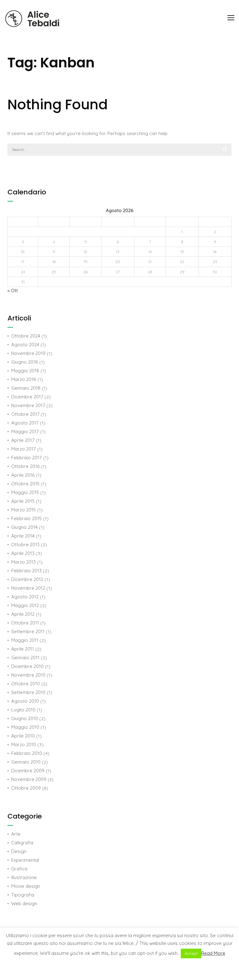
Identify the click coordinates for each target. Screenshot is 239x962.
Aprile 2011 (22, 649)
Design (18, 851)
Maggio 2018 (25, 371)
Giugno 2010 (24, 718)
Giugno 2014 (24, 527)
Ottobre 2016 (25, 466)
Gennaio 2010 (25, 762)
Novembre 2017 (28, 405)
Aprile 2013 (23, 553)
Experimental (25, 860)
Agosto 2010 (25, 701)
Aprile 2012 (23, 614)
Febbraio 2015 (26, 518)
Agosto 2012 (25, 597)
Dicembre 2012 (27, 579)
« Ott (12, 290)
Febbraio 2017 (26, 458)
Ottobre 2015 (25, 484)
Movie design (25, 886)
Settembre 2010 (28, 692)
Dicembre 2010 (27, 666)
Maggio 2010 (25, 727)
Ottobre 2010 (25, 684)
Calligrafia (22, 843)
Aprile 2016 (23, 475)
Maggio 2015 (25, 492)
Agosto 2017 (25, 423)
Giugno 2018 (24, 362)
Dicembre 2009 (28, 771)
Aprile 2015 (23, 501)
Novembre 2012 (28, 588)
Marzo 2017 (23, 449)
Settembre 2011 (28, 631)
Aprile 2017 (23, 440)
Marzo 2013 (23, 562)
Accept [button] (191, 953)
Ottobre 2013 (25, 544)
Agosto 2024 (25, 344)
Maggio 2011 (24, 640)
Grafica (19, 869)
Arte (16, 834)
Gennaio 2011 (25, 657)
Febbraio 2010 (26, 753)
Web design (24, 903)
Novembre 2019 (28, 353)
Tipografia (22, 895)
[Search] (225, 149)
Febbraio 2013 (26, 571)
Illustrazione (24, 877)
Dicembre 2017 (27, 397)
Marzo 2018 (23, 379)
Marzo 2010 (23, 744)
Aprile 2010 (23, 736)
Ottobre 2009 (26, 788)
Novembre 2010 (28, 675)
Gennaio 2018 (25, 388)
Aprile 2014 (23, 536)
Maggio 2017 (25, 431)
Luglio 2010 (23, 710)
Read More (213, 953)
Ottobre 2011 (25, 623)
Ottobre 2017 (25, 414)
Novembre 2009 (28, 779)
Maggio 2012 (25, 605)
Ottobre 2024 (25, 336)
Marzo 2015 (23, 510)
